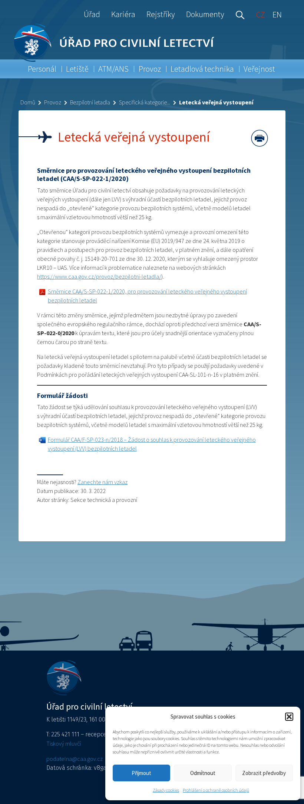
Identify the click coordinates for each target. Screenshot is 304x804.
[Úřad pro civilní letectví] (32, 42)
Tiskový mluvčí (63, 743)
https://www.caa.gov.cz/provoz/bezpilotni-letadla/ (99, 276)
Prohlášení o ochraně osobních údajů (216, 790)
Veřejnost (259, 69)
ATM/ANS (113, 69)
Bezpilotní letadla (90, 102)
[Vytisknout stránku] (259, 138)
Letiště (77, 69)
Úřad (92, 14)
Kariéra (123, 14)
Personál (42, 69)
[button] (289, 716)
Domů (27, 102)
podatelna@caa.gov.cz (74, 758)
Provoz (150, 69)
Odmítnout (202, 773)
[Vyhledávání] (238, 14)
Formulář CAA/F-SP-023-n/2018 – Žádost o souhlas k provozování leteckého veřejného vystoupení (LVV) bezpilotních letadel (152, 444)
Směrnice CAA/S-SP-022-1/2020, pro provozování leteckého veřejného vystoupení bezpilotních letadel (147, 296)
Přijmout (141, 773)
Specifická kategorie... (144, 102)
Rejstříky (160, 14)
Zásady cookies (166, 790)
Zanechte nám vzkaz (102, 482)
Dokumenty (205, 14)
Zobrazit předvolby (264, 773)
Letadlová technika (202, 69)
